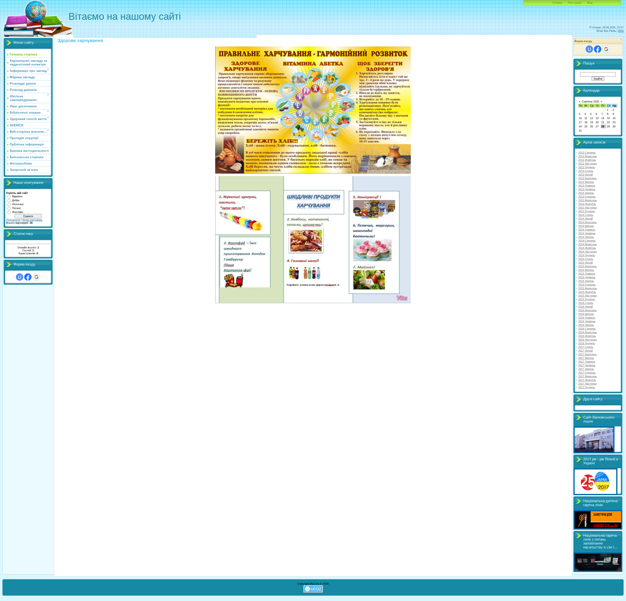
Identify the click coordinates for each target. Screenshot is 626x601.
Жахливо (17, 212)
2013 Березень (587, 178)
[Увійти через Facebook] (28, 277)
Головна (557, 2)
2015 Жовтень (587, 291)
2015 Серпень (587, 284)
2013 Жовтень (587, 203)
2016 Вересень (587, 332)
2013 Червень (586, 189)
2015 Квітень (586, 269)
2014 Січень (585, 214)
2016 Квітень (586, 313)
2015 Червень (586, 277)
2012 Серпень (587, 152)
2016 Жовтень (587, 335)
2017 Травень (586, 361)
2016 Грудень (586, 343)
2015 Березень (587, 266)
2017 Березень (587, 354)
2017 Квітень (586, 357)
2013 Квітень (586, 181)
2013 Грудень (586, 211)
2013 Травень (586, 185)
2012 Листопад (587, 163)
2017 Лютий (585, 350)
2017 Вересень (587, 376)
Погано (16, 208)
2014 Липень (586, 236)
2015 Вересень (587, 288)
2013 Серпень (587, 196)
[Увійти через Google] (36, 277)
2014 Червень (586, 233)
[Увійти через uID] (19, 277)
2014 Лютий (585, 218)
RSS (621, 30)
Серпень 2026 (590, 101)
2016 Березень (587, 310)
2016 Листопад (587, 339)
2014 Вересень (587, 244)
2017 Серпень (587, 372)
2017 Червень (586, 365)
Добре (16, 200)
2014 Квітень (586, 225)
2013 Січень (585, 170)
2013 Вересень (587, 200)
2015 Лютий (585, 262)
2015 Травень (586, 273)
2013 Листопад (587, 207)
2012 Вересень (587, 156)
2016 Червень (586, 321)
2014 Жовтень (587, 247)
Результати (13, 219)
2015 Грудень (586, 299)
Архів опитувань (32, 219)
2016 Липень (586, 324)
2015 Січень (585, 258)
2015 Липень (586, 280)
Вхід (589, 2)
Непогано (18, 204)
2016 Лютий (585, 306)
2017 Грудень (586, 387)
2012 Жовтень (587, 159)
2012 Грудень (586, 167)
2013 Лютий (585, 174)
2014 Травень (586, 229)
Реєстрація (574, 2)
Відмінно (17, 196)
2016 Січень (585, 302)
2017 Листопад (587, 383)
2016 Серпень (587, 328)
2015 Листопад (587, 295)
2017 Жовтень (587, 379)
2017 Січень (585, 346)
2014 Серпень (587, 240)
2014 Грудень (586, 255)
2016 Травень (586, 317)
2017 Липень (586, 368)
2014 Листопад (587, 251)
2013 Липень (586, 192)
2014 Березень (587, 222)
